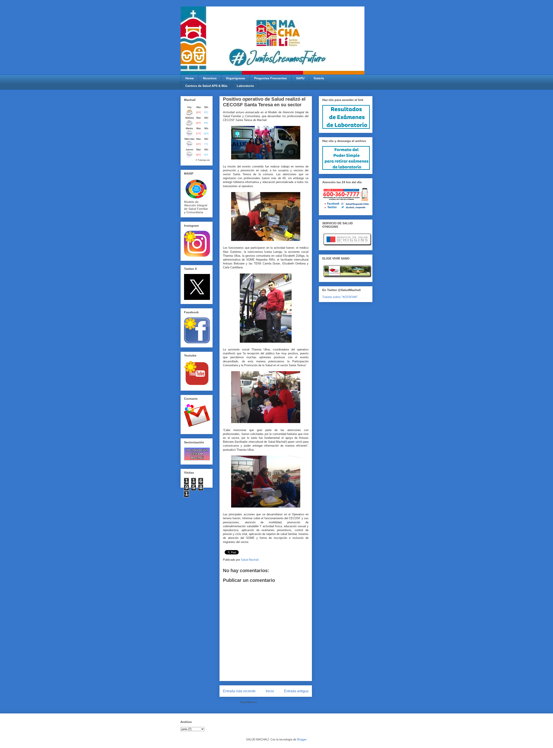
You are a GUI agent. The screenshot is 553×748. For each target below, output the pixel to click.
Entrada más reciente (239, 691)
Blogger (301, 739)
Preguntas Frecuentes (270, 78)
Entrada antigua (296, 691)
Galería (319, 78)
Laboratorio (245, 86)
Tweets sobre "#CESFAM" (340, 297)
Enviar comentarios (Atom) (275, 702)
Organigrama (235, 78)
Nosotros (210, 78)
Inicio (270, 691)
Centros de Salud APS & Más (206, 86)
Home (189, 78)
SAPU (300, 78)
